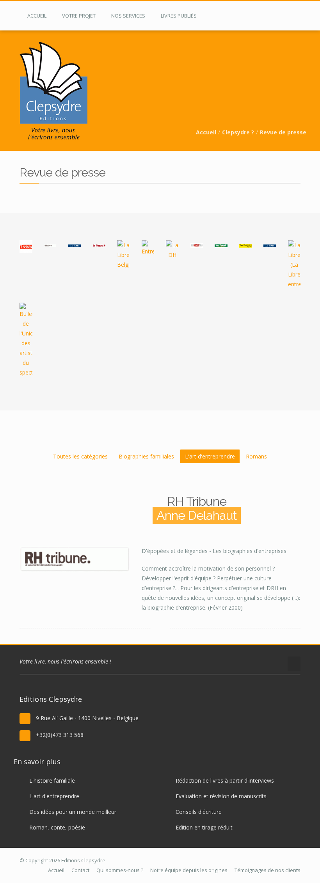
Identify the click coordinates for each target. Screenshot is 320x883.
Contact (80, 870)
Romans (256, 456)
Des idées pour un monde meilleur (72, 811)
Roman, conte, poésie (57, 827)
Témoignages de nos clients (267, 870)
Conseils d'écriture (199, 811)
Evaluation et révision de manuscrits (221, 796)
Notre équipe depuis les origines (189, 870)
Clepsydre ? (238, 132)
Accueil (206, 132)
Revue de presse (283, 132)
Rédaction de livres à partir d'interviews (225, 780)
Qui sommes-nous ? (119, 870)
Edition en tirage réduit (204, 827)
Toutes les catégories (80, 456)
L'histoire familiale (52, 780)
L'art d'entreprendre (210, 456)
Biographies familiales (146, 456)
